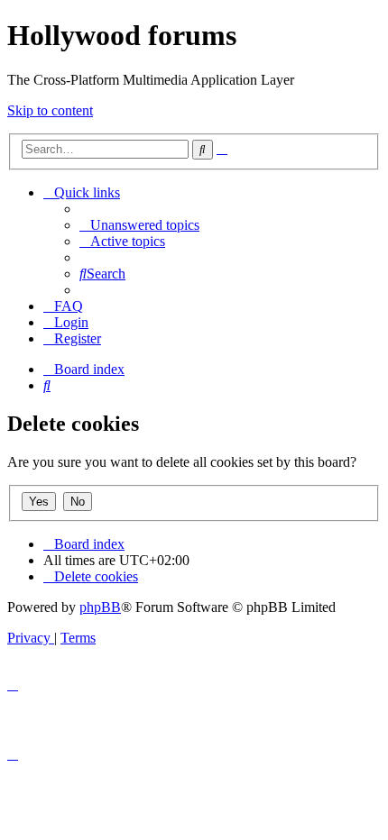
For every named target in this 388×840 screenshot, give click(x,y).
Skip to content (50, 110)
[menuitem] (139, 225)
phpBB (100, 607)
